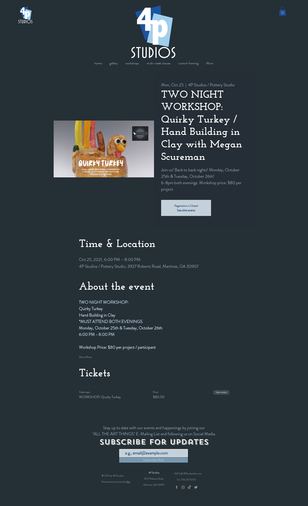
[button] (282, 11)
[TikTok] (189, 487)
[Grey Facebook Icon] (176, 487)
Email (122, 446)
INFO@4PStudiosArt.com (188, 473)
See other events (186, 210)
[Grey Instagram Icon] (183, 487)
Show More (85, 357)
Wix (128, 481)
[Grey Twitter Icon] (196, 487)
